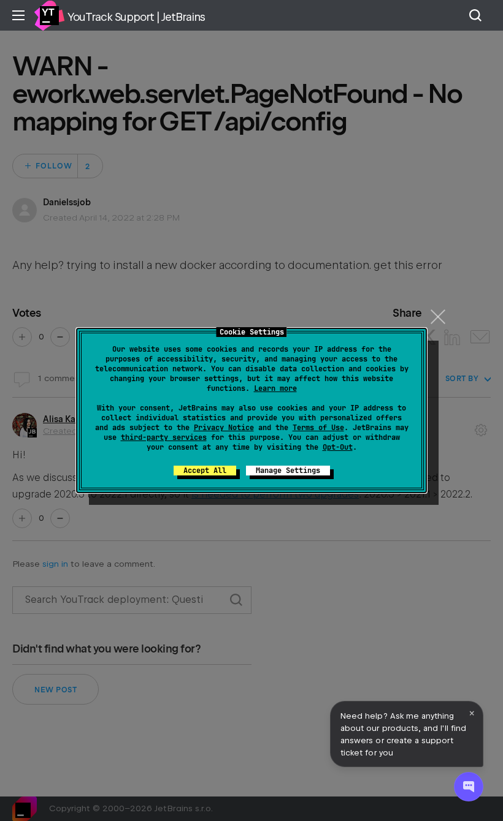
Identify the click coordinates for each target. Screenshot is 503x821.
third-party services (164, 437)
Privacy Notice (224, 428)
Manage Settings (288, 470)
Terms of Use (318, 428)
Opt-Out (338, 447)
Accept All (204, 470)
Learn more (275, 388)
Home (49, 15)
